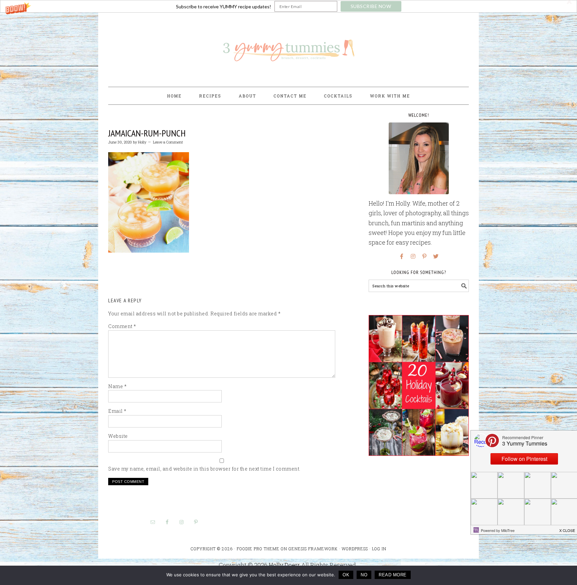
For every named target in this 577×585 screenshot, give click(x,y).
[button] (288, 6)
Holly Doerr (284, 565)
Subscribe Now (371, 6)
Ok (346, 574)
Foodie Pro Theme (258, 548)
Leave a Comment (168, 141)
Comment (122, 326)
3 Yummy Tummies (288, 46)
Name (117, 386)
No (364, 574)
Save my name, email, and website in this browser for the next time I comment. (204, 469)
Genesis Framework (313, 548)
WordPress (355, 548)
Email (117, 411)
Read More (393, 574)
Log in (379, 548)
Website (118, 436)
